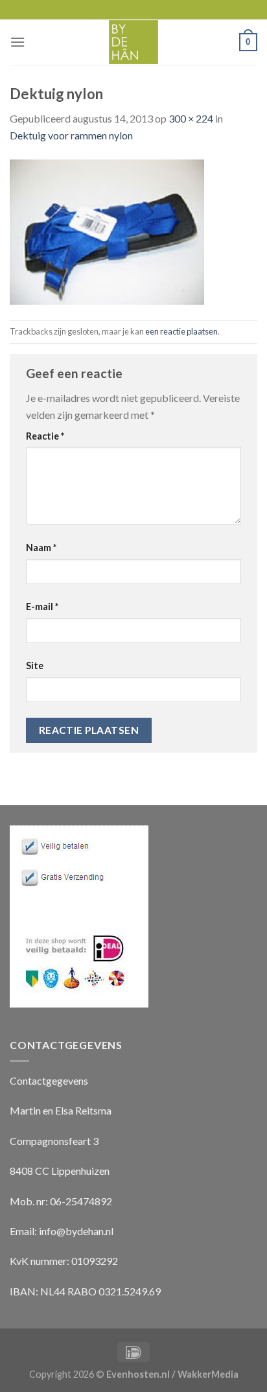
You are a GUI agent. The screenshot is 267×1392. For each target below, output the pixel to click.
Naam (41, 547)
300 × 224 (190, 118)
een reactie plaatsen (181, 331)
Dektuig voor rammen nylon (71, 135)
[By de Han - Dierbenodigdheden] (133, 42)
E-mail (42, 606)
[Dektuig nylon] (107, 230)
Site (34, 665)
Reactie (45, 436)
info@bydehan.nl (76, 1231)
